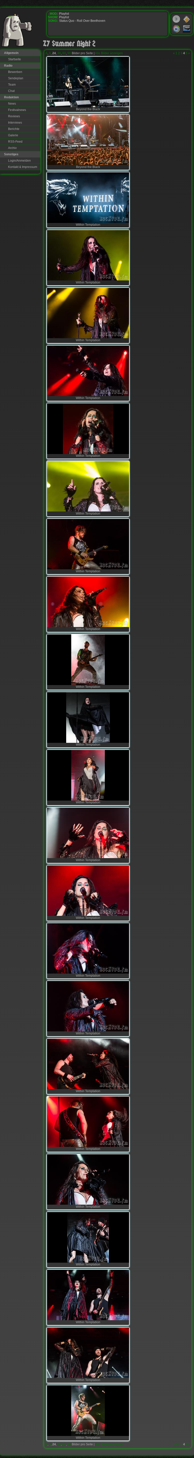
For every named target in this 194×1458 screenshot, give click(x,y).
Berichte (13, 129)
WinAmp (187, 19)
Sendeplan (15, 78)
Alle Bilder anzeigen (109, 53)
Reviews (14, 116)
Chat (11, 91)
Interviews (15, 122)
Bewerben (15, 72)
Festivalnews (17, 110)
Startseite (14, 59)
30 (59, 53)
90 (69, 53)
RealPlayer (187, 29)
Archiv (12, 148)
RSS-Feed (15, 141)
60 (64, 53)
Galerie (13, 135)
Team (12, 84)
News (12, 103)
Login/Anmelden (19, 160)
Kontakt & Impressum (22, 167)
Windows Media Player (176, 29)
